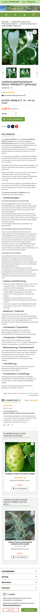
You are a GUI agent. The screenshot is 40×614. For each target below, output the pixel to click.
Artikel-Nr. (6, 88)
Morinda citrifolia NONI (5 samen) (20, 474)
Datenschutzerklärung (11, 605)
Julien (31, 393)
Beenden (11, 610)
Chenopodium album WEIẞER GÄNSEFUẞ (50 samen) (20, 543)
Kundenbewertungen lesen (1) (14, 95)
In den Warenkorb (12, 119)
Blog (23, 2)
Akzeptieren (29, 610)
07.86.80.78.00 (14, 2)
